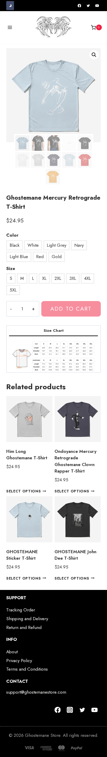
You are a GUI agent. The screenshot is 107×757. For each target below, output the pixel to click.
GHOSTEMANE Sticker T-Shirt (22, 555)
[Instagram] (70, 710)
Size (10, 268)
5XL (13, 290)
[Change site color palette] (10, 5)
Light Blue (19, 256)
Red (40, 256)
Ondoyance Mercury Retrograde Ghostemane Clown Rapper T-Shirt (75, 461)
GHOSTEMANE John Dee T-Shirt (75, 555)
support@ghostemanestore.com (36, 692)
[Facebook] (79, 5)
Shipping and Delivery (27, 619)
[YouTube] (97, 5)
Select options (23, 490)
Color (12, 235)
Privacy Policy (19, 660)
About (12, 652)
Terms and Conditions (27, 669)
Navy (79, 245)
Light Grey (56, 245)
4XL (87, 278)
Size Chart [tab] (54, 330)
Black (14, 245)
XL (44, 278)
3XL (72, 278)
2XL (58, 278)
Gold (57, 256)
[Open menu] (10, 28)
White (33, 245)
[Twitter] (88, 5)
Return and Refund (24, 627)
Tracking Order (20, 610)
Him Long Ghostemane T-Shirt (26, 454)
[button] (94, 54)
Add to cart (70, 309)
